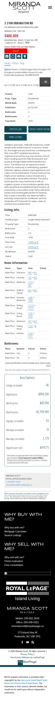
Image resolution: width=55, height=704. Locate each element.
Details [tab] (7, 63)
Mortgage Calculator (15, 531)
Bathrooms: (11, 343)
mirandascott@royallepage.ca (19, 485)
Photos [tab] (15, 63)
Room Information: (16, 263)
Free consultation (13, 565)
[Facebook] (22, 642)
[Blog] (33, 642)
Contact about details (39, 129)
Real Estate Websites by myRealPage (27, 657)
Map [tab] (22, 63)
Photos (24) (16, 129)
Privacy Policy (26, 654)
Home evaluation (13, 561)
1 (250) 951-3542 (13, 482)
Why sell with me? (14, 557)
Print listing (15, 137)
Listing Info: (12, 210)
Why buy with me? (14, 527)
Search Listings (12, 535)
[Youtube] (27, 642)
